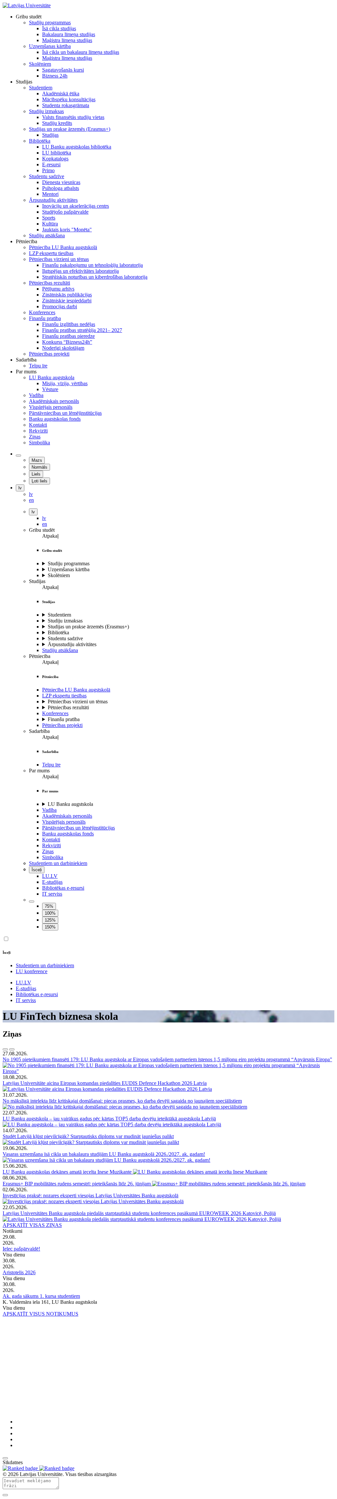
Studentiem (59, 615)
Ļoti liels (39, 481)
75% (49, 906)
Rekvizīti (51, 845)
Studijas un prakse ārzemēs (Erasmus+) (88, 626)
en (44, 524)
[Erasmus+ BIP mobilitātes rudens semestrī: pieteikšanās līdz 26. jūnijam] (228, 1183)
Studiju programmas (69, 563)
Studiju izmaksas (65, 620)
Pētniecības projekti (62, 725)
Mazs (37, 460)
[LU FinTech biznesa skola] (27, 5)
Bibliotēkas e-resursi (63, 888)
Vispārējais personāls (64, 822)
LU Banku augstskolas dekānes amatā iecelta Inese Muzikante (68, 1172)
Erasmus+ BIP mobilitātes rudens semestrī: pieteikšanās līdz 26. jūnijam (77, 1183)
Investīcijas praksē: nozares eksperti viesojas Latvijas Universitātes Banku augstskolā (90, 1195)
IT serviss (52, 894)
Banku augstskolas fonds (68, 833)
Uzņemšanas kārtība (69, 569)
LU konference (31, 971)
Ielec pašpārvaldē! (21, 1249)
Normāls (39, 467)
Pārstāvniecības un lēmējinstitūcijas (78, 828)
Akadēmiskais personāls (67, 816)
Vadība (49, 810)
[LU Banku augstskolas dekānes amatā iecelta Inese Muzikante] (200, 1172)
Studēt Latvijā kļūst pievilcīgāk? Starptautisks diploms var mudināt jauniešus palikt (88, 1136)
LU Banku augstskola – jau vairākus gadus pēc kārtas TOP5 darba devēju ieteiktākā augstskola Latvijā (109, 1118)
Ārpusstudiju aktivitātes (72, 644)
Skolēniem (59, 575)
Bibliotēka (58, 632)
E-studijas (52, 882)
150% (50, 927)
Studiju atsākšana (60, 650)
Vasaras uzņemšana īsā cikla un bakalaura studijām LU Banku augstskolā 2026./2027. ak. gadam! (104, 1154)
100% (50, 913)
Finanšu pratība (64, 719)
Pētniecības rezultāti (68, 707)
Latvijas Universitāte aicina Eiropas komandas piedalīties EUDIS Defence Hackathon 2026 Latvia (105, 1083)
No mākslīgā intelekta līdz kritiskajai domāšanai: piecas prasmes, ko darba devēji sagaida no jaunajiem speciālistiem (122, 1101)
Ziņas (48, 851)
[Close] (5, 1495)
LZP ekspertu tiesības (64, 695)
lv (20, 487)
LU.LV (50, 876)
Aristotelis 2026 (19, 1272)
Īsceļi (37, 869)
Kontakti (51, 839)
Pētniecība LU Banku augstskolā (76, 689)
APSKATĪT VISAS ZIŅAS (32, 1225)
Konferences (55, 713)
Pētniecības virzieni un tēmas (78, 701)
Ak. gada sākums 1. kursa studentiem (41, 1296)
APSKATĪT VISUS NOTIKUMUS (40, 1314)
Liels (36, 474)
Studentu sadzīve (65, 638)
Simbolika (52, 857)
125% (50, 920)
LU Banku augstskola (70, 804)
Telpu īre (51, 764)
